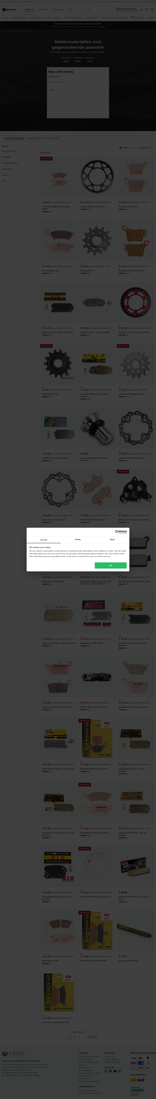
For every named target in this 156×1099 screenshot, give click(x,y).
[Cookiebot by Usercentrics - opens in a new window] (117, 532)
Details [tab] (78, 539)
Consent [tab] (43, 540)
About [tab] (112, 539)
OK (110, 565)
